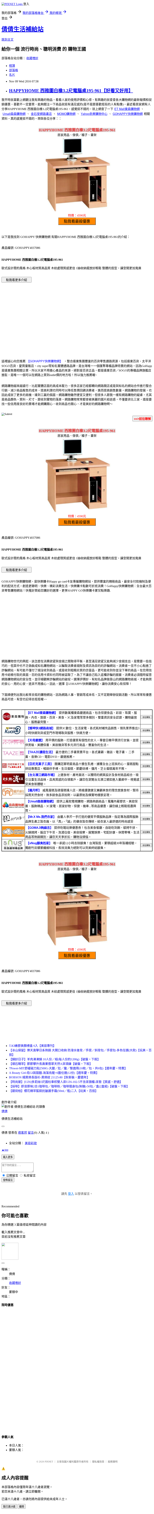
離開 (21, 1506)
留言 (31, 1132)
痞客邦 (22, 1132)
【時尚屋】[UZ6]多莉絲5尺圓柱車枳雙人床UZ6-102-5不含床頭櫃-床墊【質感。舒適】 (66, 1081)
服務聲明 (113, 1461)
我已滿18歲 (9, 1506)
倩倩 (5, 1111)
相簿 (12, 65)
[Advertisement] (77, 315)
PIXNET (49, 1461)
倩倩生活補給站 (23, 29)
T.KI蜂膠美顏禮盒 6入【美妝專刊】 (32, 1045)
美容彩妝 (31, 1143)
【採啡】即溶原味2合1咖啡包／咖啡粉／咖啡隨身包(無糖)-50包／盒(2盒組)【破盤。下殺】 (69, 1086)
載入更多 (8, 1157)
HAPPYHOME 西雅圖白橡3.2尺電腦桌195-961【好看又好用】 (71, 90)
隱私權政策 (98, 1461)
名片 (12, 74)
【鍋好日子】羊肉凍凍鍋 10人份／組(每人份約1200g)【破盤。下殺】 (54, 1059)
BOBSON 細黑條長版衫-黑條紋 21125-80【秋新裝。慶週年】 (49, 1077)
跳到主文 (8, 39)
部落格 (13, 70)
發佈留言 (8, 1180)
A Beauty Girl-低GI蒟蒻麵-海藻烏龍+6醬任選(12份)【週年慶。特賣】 (54, 1072)
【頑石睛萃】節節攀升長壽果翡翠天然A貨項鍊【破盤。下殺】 (50, 1063)
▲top (5, 1149)
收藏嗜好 (32, 58)
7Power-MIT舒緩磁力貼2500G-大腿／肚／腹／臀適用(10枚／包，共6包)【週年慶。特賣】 (68, 1068)
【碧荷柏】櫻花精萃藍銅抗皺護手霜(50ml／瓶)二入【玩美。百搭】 (53, 1090)
